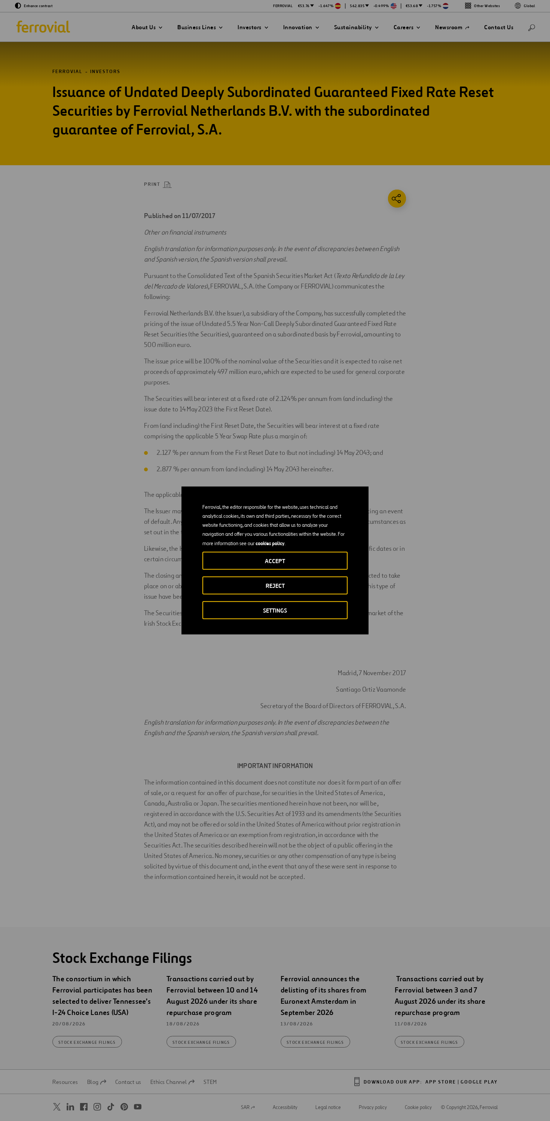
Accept (275, 561)
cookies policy (270, 543)
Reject (275, 586)
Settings (275, 610)
